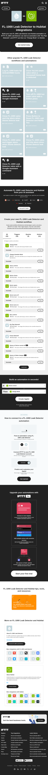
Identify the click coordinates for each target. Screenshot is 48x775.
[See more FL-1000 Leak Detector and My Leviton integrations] (35, 658)
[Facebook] (15, 769)
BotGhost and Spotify (15, 744)
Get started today (24, 45)
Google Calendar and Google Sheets (19, 740)
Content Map (4, 747)
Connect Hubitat (12, 686)
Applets (3, 740)
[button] (46, 3)
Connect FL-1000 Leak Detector (16, 643)
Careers (15, 765)
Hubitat (41, 26)
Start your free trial (24, 574)
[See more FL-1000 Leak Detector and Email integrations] (35, 653)
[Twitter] (28, 769)
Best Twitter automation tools (36, 737)
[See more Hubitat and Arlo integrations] (35, 701)
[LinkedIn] (18, 769)
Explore (3, 733)
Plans (2, 751)
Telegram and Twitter (15, 753)
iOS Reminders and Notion (17, 749)
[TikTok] (31, 769)
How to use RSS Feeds (35, 744)
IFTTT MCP (3, 742)
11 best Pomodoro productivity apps (38, 749)
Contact (29, 765)
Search (2, 749)
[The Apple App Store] (20, 760)
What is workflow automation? (36, 742)
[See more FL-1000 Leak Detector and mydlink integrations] (23, 658)
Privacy (34, 765)
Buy (7, 682)
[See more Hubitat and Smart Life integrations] (23, 695)
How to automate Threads (35, 751)
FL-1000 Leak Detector (17, 26)
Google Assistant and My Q (17, 742)
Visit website (9, 639)
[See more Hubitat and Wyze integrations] (12, 701)
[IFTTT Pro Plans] (27, 345)
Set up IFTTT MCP (24, 208)
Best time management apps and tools (38, 740)
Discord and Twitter (15, 756)
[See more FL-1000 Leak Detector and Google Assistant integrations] (23, 653)
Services (3, 735)
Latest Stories (34, 733)
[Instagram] (21, 769)
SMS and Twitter (14, 747)
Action (12, 246)
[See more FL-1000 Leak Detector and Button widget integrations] (12, 653)
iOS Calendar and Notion (16, 737)
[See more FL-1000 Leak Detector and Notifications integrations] (12, 658)
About (38, 765)
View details (8, 250)
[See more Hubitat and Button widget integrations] (12, 695)
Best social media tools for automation (38, 756)
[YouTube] (25, 769)
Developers (9, 765)
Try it (40, 250)
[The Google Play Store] (28, 760)
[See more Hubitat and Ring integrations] (23, 701)
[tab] (7, 235)
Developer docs (4, 753)
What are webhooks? (34, 747)
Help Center (3, 744)
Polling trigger (14, 277)
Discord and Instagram (16, 735)
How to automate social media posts (38, 753)
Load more (24, 367)
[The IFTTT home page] (4, 3)
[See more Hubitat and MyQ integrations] (35, 695)
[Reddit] (35, 769)
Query (12, 347)
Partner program (22, 765)
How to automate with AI (35, 735)
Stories (2, 737)
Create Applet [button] (24, 399)
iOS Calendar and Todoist (16, 751)
